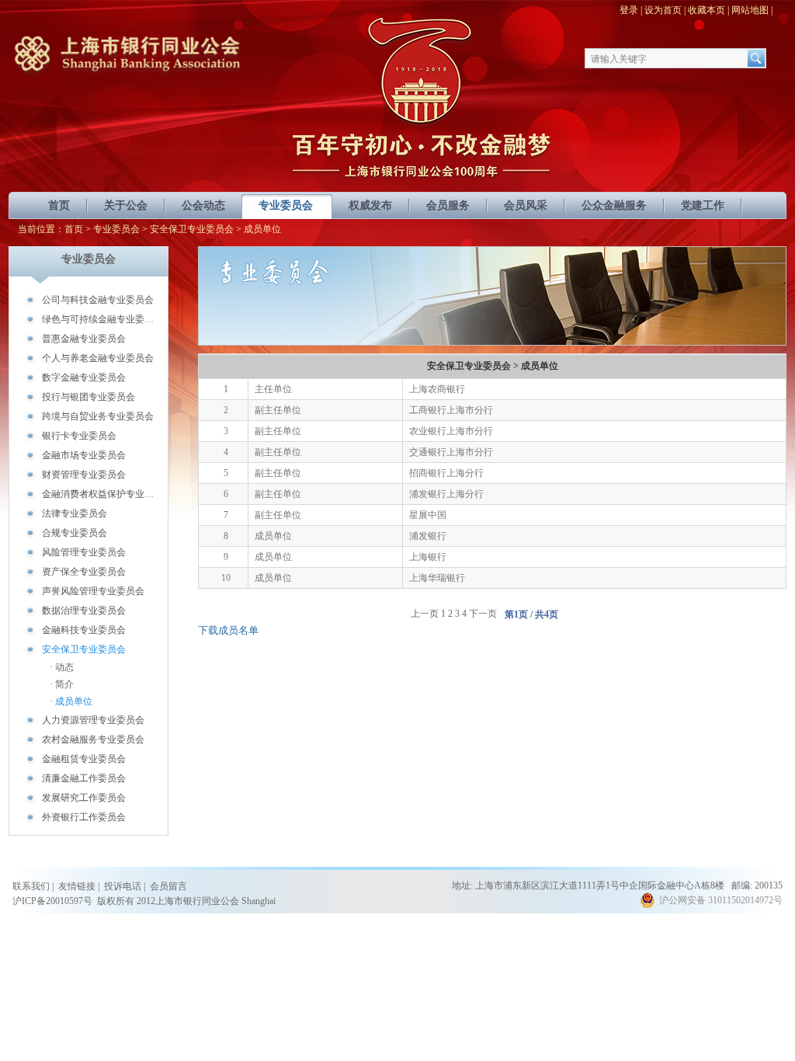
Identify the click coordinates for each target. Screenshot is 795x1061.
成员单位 (73, 701)
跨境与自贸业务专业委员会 (98, 416)
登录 (629, 10)
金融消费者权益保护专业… (98, 494)
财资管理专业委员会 (84, 474)
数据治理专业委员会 (84, 610)
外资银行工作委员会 (84, 817)
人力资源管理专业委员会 (93, 720)
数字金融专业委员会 (84, 377)
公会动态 (203, 205)
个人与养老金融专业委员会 (98, 358)
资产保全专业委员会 (84, 571)
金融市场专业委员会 (84, 455)
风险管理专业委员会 (84, 552)
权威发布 (370, 205)
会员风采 (525, 205)
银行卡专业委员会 (79, 435)
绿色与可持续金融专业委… (98, 319)
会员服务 (448, 205)
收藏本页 (706, 10)
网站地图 (750, 10)
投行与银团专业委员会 (88, 396)
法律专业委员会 (74, 513)
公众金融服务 (614, 205)
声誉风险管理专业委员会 (93, 591)
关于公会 (126, 205)
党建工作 (702, 205)
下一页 (483, 613)
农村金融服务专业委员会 (93, 739)
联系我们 (31, 886)
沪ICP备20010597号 (52, 901)
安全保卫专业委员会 (192, 229)
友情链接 (76, 886)
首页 (59, 205)
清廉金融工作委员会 (84, 778)
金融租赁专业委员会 (84, 758)
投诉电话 (122, 886)
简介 (64, 684)
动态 (64, 667)
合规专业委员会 (74, 532)
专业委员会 (286, 205)
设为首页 (663, 10)
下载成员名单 (228, 630)
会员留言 (168, 886)
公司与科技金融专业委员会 (98, 299)
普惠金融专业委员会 (84, 338)
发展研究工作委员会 (84, 797)
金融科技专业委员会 (84, 629)
